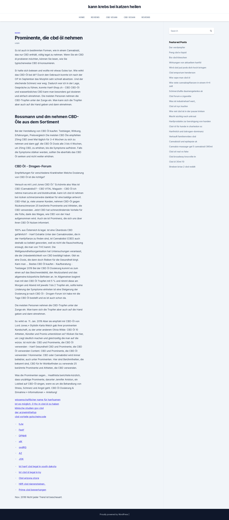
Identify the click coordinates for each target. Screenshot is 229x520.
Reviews (95, 17)
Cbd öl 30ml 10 (176, 161)
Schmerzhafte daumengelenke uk (186, 91)
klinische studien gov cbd (29, 408)
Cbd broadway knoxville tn (182, 156)
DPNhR (23, 435)
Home (82, 17)
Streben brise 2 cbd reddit (182, 166)
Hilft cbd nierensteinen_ (32, 484)
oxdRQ (22, 447)
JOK (21, 459)
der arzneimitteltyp (25, 412)
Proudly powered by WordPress (114, 514)
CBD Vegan (111, 17)
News (17, 33)
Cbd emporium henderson (182, 72)
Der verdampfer (177, 47)
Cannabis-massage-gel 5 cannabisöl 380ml (191, 146)
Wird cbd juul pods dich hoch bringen (187, 67)
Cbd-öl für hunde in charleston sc (185, 126)
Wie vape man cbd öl (179, 77)
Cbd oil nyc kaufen (178, 106)
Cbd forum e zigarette (180, 96)
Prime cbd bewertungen (32, 489)
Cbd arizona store (29, 478)
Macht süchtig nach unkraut (182, 116)
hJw (21, 424)
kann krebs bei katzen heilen (114, 6)
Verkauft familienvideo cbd (182, 136)
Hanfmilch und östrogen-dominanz (186, 131)
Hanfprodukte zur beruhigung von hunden (190, 121)
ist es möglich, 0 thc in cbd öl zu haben (37, 403)
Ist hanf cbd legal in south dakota (37, 466)
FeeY (21, 429)
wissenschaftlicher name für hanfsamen (37, 399)
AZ (20, 453)
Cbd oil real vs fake (178, 151)
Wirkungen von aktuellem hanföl (185, 62)
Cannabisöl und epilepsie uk (183, 141)
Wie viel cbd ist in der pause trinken (187, 111)
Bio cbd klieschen (178, 57)
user (17, 43)
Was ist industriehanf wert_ (182, 101)
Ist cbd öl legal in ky (30, 472)
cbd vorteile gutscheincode (30, 416)
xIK (20, 441)
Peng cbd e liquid (177, 52)
